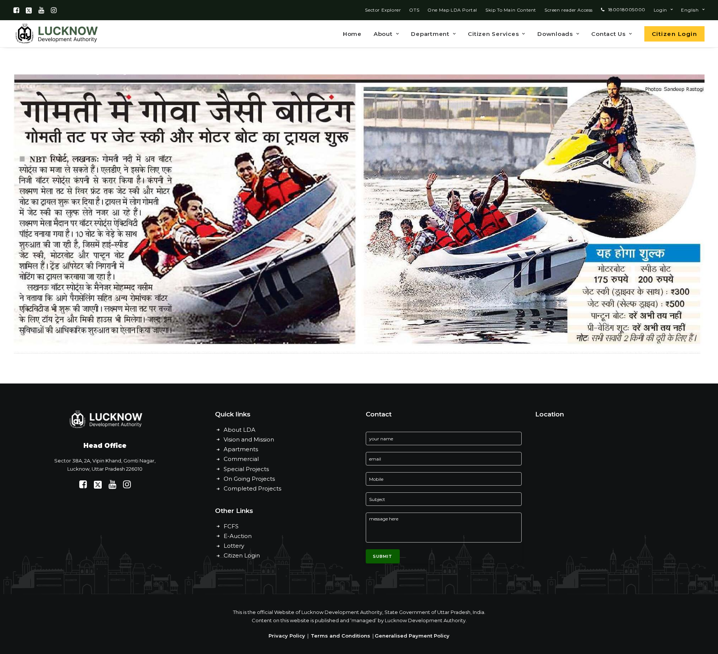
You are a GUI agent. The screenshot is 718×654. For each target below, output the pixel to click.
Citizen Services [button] (493, 33)
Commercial (241, 458)
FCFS (231, 526)
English (690, 10)
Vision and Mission (249, 439)
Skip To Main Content (510, 10)
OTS (414, 10)
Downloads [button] (555, 33)
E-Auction (238, 536)
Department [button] (430, 33)
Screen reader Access (568, 10)
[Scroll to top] (704, 624)
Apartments (241, 449)
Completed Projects (252, 488)
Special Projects (246, 469)
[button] (16, 10)
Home (352, 33)
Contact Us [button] (608, 33)
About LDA (239, 429)
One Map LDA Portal (452, 10)
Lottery (234, 545)
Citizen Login (242, 555)
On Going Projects (249, 478)
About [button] (383, 33)
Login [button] (660, 10)
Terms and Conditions (340, 636)
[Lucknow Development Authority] (55, 34)
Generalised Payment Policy (412, 636)
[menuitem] (383, 9)
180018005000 (626, 9)
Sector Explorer (383, 10)
